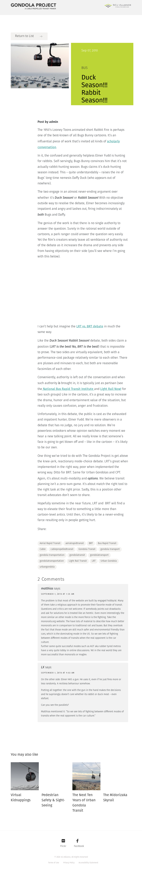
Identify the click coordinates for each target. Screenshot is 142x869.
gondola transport (110, 549)
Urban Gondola (109, 561)
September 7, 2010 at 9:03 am (58, 673)
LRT (94, 561)
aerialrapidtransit (74, 543)
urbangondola (47, 567)
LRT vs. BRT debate (89, 326)
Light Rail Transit (78, 561)
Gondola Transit (86, 549)
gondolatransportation (52, 561)
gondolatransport (99, 555)
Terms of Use (53, 863)
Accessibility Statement (88, 863)
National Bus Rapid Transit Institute (68, 389)
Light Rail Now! (110, 389)
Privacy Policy (68, 863)
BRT (91, 543)
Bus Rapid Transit (107, 543)
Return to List (24, 36)
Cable (43, 549)
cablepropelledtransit (62, 549)
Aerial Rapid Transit (50, 543)
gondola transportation (52, 555)
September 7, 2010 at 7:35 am (57, 594)
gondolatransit (77, 555)
